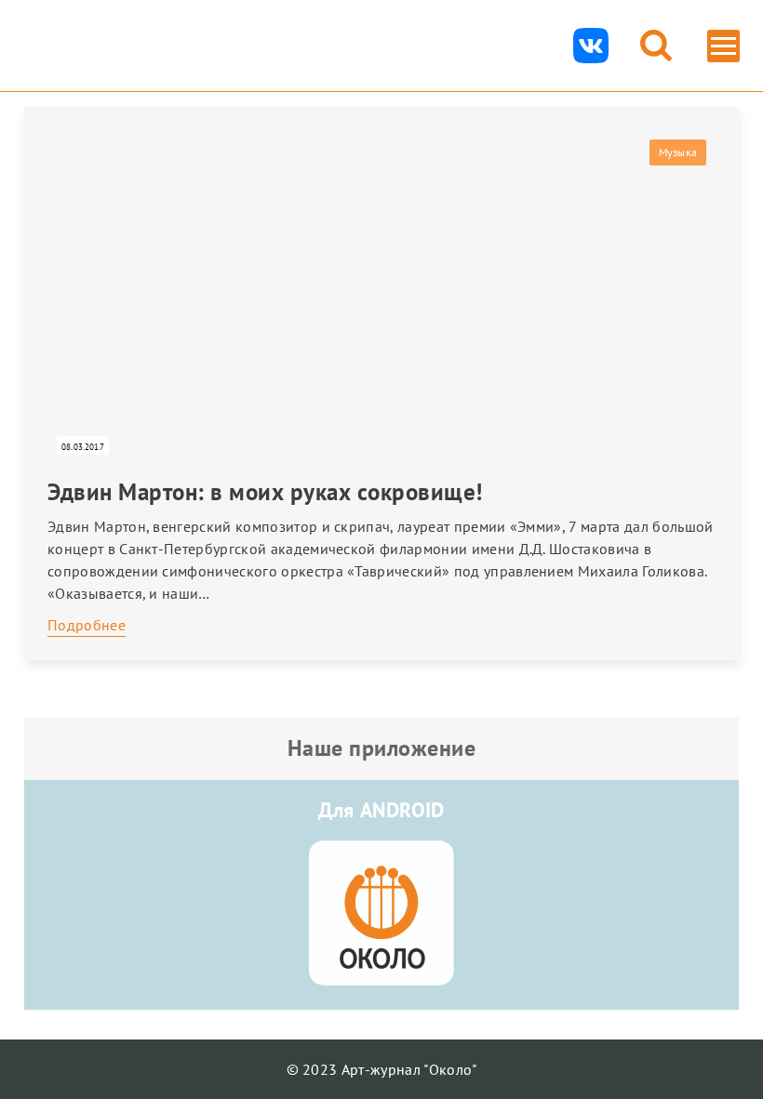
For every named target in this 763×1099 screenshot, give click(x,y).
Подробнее (86, 625)
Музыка (678, 152)
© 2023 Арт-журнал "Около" (382, 1069)
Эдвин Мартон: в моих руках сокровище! (265, 492)
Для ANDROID (381, 810)
